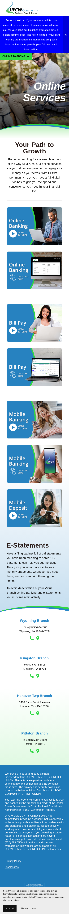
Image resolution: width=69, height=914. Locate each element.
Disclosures (12, 867)
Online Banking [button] (14, 56)
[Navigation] (61, 8)
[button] (66, 34)
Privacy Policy (13, 861)
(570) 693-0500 (14, 842)
